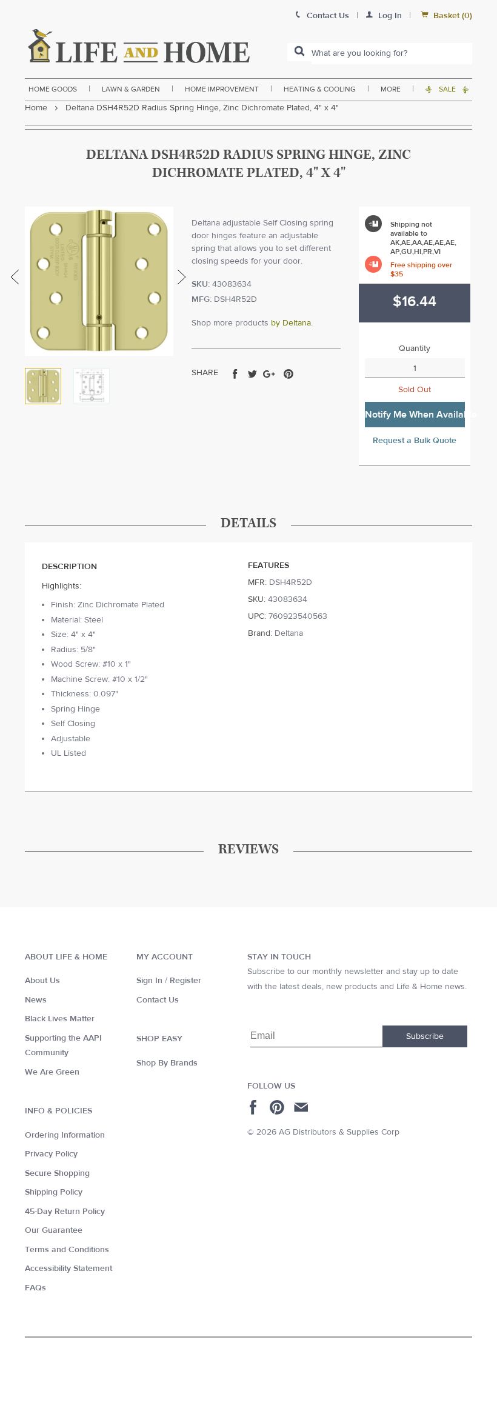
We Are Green (52, 1072)
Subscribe (425, 1036)
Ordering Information (65, 1135)
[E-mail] (302, 1107)
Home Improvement (222, 89)
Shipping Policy (53, 1192)
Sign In (149, 980)
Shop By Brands (167, 1063)
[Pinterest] (279, 1107)
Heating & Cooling (320, 89)
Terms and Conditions (67, 1249)
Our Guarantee (53, 1230)
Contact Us (157, 1000)
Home (36, 107)
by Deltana (291, 323)
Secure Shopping (57, 1173)
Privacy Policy (51, 1154)
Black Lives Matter (60, 1018)
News (36, 1000)
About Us (42, 980)
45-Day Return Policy (65, 1211)
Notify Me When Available (415, 415)
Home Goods (52, 89)
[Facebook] (255, 1107)
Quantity (414, 348)
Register (185, 980)
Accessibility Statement (68, 1268)
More (391, 89)
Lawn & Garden (131, 89)
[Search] (299, 52)
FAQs (35, 1287)
